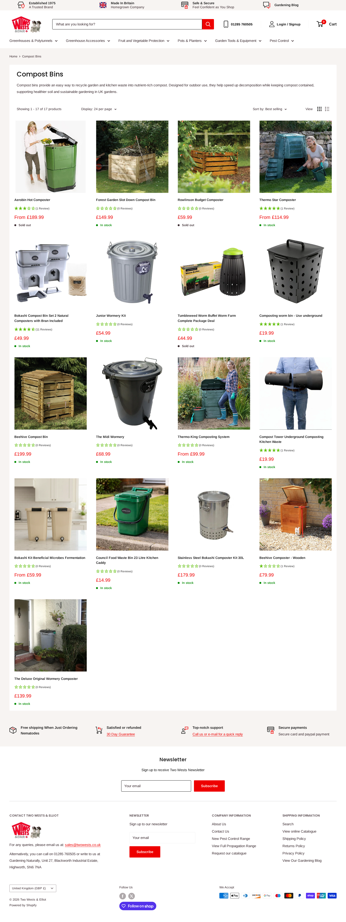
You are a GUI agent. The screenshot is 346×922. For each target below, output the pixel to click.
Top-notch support (208, 728)
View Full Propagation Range (234, 846)
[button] (50, 209)
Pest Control (279, 41)
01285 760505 (242, 24)
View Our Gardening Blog (302, 860)
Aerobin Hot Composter (32, 200)
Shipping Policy (294, 839)
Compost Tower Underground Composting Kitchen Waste (291, 439)
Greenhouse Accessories (85, 41)
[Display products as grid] (319, 109)
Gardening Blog (286, 5)
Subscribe (209, 786)
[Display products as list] (327, 109)
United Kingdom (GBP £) (29, 888)
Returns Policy (293, 846)
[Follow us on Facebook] (122, 896)
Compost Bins (31, 56)
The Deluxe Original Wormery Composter (46, 679)
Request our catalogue (229, 853)
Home (13, 56)
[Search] (208, 24)
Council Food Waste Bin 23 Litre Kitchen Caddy (127, 560)
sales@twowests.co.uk (83, 845)
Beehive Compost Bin (31, 437)
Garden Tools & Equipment (235, 41)
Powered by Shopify (23, 905)
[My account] (271, 24)
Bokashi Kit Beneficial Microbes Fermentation (49, 558)
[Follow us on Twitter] (131, 896)
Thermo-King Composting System (203, 437)
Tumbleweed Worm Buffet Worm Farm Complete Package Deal (207, 318)
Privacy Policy (293, 853)
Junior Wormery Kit (111, 315)
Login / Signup (289, 24)
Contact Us (220, 831)
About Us (219, 824)
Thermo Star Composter (277, 200)
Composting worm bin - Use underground (290, 315)
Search (288, 824)
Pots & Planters (190, 41)
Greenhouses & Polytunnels (30, 41)
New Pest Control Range (231, 839)
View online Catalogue (299, 831)
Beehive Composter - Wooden (282, 558)
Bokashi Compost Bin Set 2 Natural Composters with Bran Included (41, 318)
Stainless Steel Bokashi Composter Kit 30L (211, 558)
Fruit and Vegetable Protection (141, 41)
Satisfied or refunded (124, 728)
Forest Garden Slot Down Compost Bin (125, 200)
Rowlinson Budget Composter (200, 200)
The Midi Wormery (110, 437)
